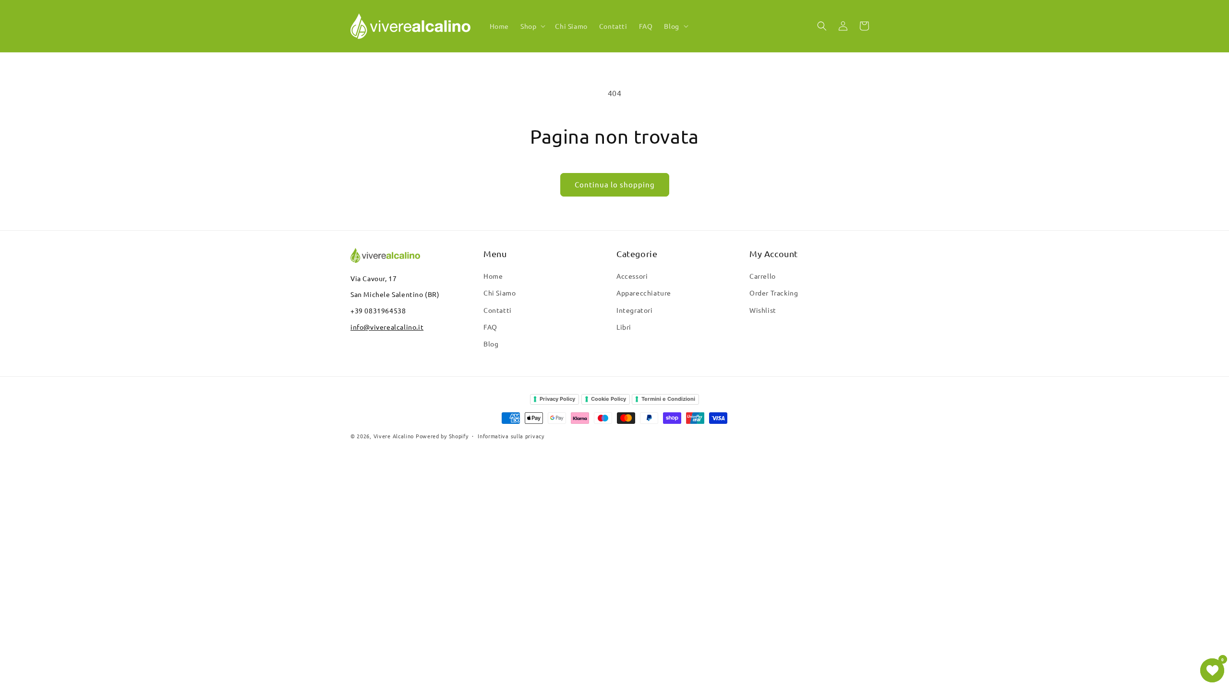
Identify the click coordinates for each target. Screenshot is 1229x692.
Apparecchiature (643, 292)
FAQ (490, 326)
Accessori (632, 276)
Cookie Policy (608, 398)
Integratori (634, 310)
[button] (532, 26)
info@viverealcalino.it (386, 326)
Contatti (497, 310)
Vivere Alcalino (394, 436)
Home (493, 276)
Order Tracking (773, 292)
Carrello (762, 276)
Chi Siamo (499, 292)
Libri (623, 326)
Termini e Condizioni (668, 398)
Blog (490, 343)
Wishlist (762, 310)
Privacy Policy (557, 398)
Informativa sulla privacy (511, 436)
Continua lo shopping (615, 184)
